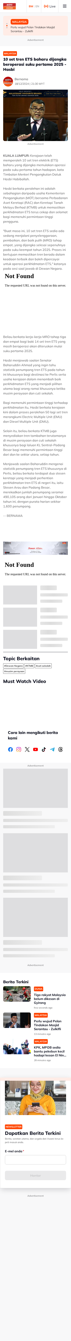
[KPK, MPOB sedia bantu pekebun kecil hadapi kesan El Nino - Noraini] (17, 1046)
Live (53, 6)
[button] (6, 23)
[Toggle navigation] (64, 6)
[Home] (9, 6)
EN (37, 6)
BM (31, 6)
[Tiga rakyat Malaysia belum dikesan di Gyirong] (17, 994)
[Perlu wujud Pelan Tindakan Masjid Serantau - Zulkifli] (17, 1020)
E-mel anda (13, 1151)
